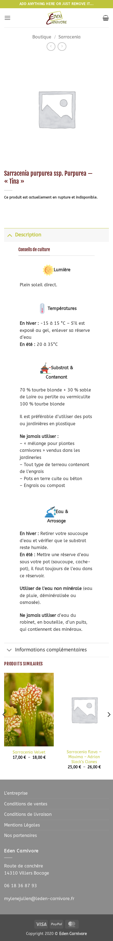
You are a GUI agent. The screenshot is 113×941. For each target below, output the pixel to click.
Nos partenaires (20, 835)
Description (28, 235)
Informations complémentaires (51, 650)
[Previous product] (62, 46)
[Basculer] (9, 235)
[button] (7, 17)
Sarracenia (69, 37)
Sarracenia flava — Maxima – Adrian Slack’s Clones (84, 757)
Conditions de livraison (28, 814)
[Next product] (51, 46)
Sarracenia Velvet (29, 752)
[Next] (108, 725)
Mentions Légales (22, 825)
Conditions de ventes (25, 803)
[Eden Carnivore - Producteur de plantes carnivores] (56, 17)
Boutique (41, 37)
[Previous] (4, 725)
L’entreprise (16, 793)
